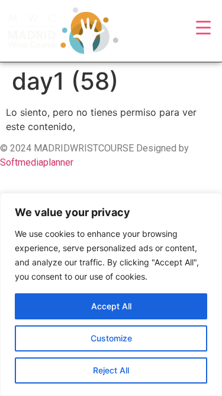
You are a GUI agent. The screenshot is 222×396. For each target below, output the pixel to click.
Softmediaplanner (36, 162)
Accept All (111, 306)
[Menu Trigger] (203, 27)
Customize (111, 338)
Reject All (111, 370)
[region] (111, 294)
